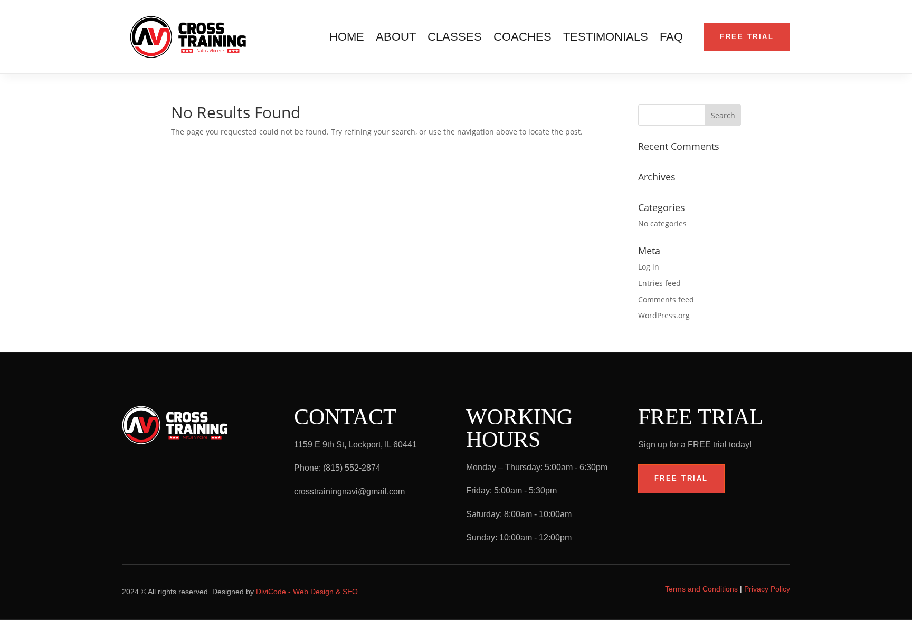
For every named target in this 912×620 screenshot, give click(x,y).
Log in (648, 267)
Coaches (522, 38)
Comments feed (666, 299)
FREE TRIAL (747, 37)
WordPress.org (664, 315)
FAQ (671, 38)
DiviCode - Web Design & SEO (307, 591)
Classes (455, 38)
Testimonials (605, 38)
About (396, 38)
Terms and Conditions (701, 589)
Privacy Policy (767, 589)
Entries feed (659, 283)
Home (346, 38)
